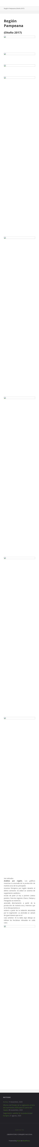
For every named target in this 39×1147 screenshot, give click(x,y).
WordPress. (26, 1141)
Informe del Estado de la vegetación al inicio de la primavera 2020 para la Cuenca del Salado (19, 1107)
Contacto (19, 1130)
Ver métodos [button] (8, 878)
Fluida (19, 1141)
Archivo (5, 1102)
